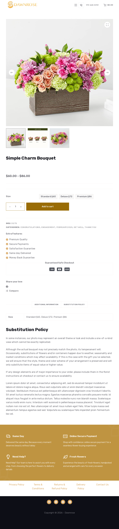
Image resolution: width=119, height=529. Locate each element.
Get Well (78, 227)
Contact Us (102, 484)
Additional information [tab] (46, 304)
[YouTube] (70, 502)
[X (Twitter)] (56, 502)
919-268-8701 (92, 5)
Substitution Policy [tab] (74, 304)
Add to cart (48, 206)
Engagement (48, 227)
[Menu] (75, 5)
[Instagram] (63, 502)
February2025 (64, 227)
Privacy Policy (16, 484)
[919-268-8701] (81, 5)
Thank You (90, 227)
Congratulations (30, 227)
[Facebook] (7, 287)
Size (8, 196)
